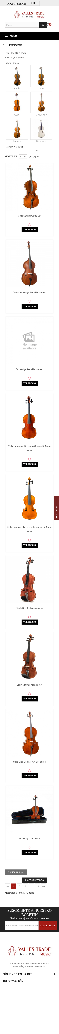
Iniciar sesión (16, 3)
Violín (17, 88)
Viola (41, 88)
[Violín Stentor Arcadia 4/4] (29, 656)
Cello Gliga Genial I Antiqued (29, 369)
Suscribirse (47, 925)
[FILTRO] (56, 517)
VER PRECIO (29, 229)
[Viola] (41, 76)
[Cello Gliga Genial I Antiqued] (29, 340)
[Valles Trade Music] (29, 13)
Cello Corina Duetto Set (29, 215)
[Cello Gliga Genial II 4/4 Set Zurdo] (29, 733)
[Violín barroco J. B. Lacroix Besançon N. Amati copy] (29, 498)
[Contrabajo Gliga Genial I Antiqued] (29, 263)
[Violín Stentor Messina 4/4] (29, 579)
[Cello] (17, 102)
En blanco (41, 141)
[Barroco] (17, 129)
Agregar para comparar (30, 224)
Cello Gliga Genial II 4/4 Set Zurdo (29, 762)
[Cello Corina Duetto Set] (29, 187)
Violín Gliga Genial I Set (29, 838)
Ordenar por (14, 147)
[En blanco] (41, 129)
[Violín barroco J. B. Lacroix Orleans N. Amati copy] (29, 417)
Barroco (17, 141)
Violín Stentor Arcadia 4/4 (29, 685)
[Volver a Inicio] (3, 44)
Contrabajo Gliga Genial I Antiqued (29, 292)
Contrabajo (41, 114)
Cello (17, 114)
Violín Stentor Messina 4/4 (30, 608)
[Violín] (17, 76)
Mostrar (11, 156)
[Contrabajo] (41, 102)
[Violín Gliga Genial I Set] (29, 809)
